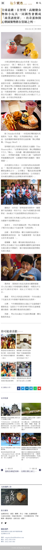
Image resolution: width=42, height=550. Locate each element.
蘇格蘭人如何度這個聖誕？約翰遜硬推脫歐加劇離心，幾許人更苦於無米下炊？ (24, 354)
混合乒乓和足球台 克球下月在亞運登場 (11, 448)
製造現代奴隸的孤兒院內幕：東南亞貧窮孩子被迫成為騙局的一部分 (8, 354)
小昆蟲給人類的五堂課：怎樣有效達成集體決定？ (31, 418)
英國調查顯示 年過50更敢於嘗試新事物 (8, 379)
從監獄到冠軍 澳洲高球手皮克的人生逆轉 (24, 379)
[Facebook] (37, 3)
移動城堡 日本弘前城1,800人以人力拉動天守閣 (10, 418)
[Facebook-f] (2, 523)
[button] (3, 3)
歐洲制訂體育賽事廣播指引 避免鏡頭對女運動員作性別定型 (31, 448)
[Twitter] (5, 523)
